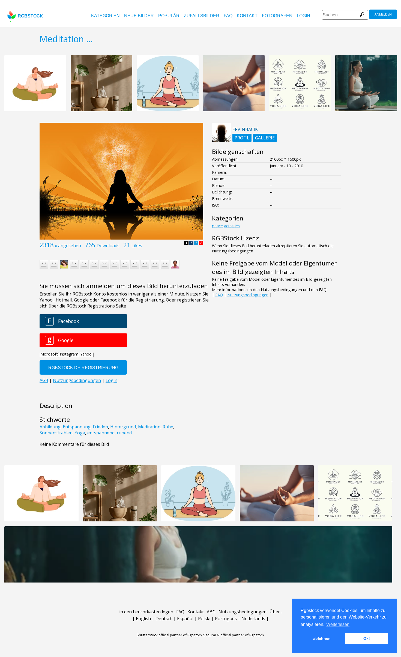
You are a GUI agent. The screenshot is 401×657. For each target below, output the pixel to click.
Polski (204, 619)
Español (185, 619)
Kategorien (105, 15)
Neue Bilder (139, 15)
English (143, 619)
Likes (136, 246)
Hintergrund (123, 427)
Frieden (100, 427)
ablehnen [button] (322, 638)
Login (303, 15)
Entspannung (77, 427)
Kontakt (247, 15)
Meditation (149, 427)
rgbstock (30, 16)
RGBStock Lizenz (235, 238)
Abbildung (50, 427)
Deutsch (163, 619)
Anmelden (383, 14)
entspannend (101, 433)
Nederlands (253, 619)
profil (242, 138)
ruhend (124, 433)
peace (217, 225)
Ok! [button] (366, 638)
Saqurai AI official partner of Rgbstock (233, 634)
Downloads (108, 246)
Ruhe (168, 427)
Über (275, 612)
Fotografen (277, 15)
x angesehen (68, 246)
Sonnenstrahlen (56, 433)
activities (232, 225)
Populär (168, 15)
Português (226, 619)
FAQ (228, 15)
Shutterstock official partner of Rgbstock (169, 634)
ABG (211, 612)
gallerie (265, 138)
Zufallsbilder (201, 15)
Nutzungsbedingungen (247, 294)
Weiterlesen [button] (337, 624)
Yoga (80, 433)
